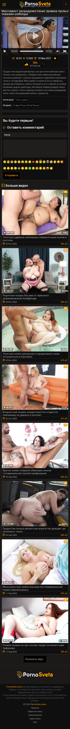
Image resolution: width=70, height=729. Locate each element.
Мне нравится (26, 64)
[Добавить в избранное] (55, 58)
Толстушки (21, 99)
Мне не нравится (43, 64)
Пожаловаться (35, 715)
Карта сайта (35, 719)
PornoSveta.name (14, 687)
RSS (35, 722)
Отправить (11, 175)
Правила (35, 708)
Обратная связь (35, 711)
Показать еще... (35, 659)
